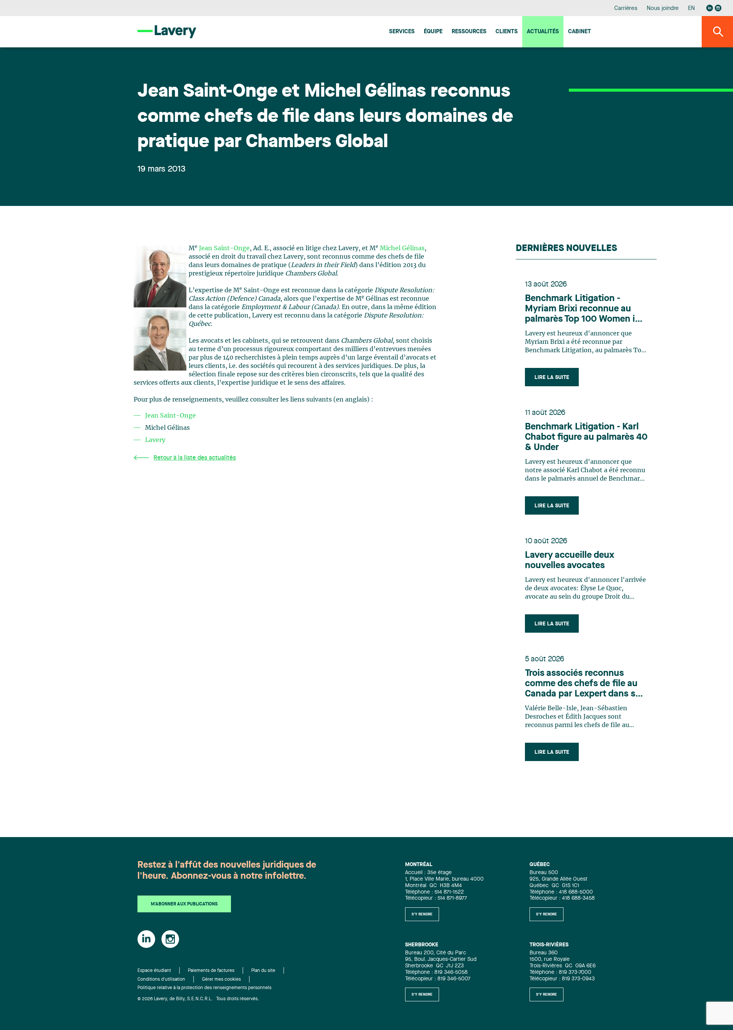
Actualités (543, 32)
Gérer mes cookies (221, 979)
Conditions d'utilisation (161, 979)
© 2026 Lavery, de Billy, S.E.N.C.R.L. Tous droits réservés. (198, 999)
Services (402, 32)
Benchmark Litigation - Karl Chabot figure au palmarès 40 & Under (586, 437)
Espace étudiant (154, 970)
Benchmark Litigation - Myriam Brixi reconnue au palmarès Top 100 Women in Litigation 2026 (582, 309)
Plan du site (263, 970)
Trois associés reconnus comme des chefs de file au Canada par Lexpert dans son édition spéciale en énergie (585, 684)
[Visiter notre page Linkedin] (709, 8)
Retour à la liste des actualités (194, 458)
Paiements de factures (211, 970)
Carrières (626, 8)
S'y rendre (422, 914)
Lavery (155, 440)
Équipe (433, 32)
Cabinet (579, 32)
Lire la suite (551, 377)
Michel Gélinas (402, 248)
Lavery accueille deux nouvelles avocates (569, 560)
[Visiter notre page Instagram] (718, 8)
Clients (507, 32)
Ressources (469, 32)
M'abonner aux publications (184, 904)
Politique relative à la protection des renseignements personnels (204, 988)
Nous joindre (663, 8)
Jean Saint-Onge (224, 248)
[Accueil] (166, 31)
